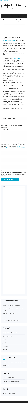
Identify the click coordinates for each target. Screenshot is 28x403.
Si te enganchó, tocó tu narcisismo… (11, 320)
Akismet (18, 146)
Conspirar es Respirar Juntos (9, 317)
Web (2, 164)
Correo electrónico (6, 157)
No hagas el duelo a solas (9, 313)
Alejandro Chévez (13, 5)
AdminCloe (5, 16)
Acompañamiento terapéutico (10, 332)
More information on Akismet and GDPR (16, 147)
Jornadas (5, 343)
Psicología (5, 349)
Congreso (5, 339)
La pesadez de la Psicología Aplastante (12, 305)
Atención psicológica (15, 16)
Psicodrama (5, 346)
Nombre (4, 150)
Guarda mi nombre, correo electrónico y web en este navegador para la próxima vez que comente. (13, 174)
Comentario (5, 129)
